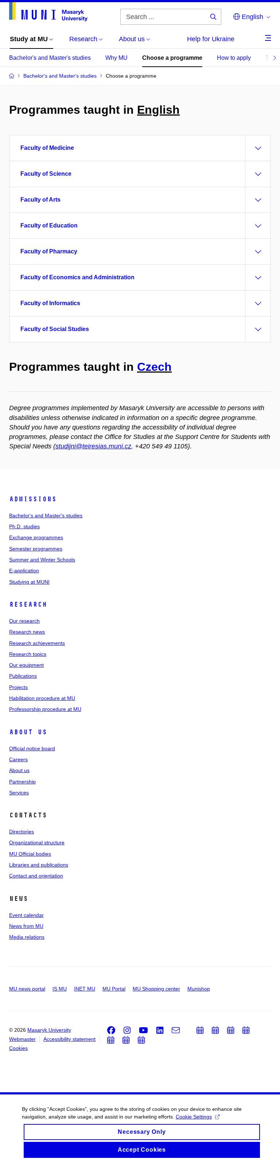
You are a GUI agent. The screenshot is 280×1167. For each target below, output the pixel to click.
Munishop (198, 989)
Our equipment (26, 665)
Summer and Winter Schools (42, 560)
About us (28, 732)
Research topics (27, 654)
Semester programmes (35, 549)
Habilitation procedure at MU (42, 698)
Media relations (26, 937)
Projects (18, 687)
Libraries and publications (38, 865)
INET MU (84, 989)
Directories (21, 832)
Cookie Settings (194, 1117)
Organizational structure (37, 842)
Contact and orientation (36, 876)
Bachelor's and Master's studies (50, 58)
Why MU (116, 58)
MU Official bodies (30, 854)
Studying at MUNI (29, 582)
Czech (154, 366)
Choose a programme (172, 58)
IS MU (59, 989)
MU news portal (27, 989)
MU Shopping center (156, 989)
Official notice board (32, 748)
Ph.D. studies (24, 526)
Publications (23, 676)
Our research (24, 621)
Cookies (18, 1048)
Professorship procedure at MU (45, 709)
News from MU (26, 926)
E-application (24, 570)
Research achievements (37, 643)
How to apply (234, 58)
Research (28, 604)
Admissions (33, 499)
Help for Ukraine (210, 39)
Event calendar (26, 915)
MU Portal (113, 989)
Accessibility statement (69, 1039)
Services (19, 792)
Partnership (22, 782)
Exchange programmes (36, 537)
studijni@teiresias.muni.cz (93, 446)
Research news (27, 632)
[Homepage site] (48, 12)
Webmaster (22, 1039)
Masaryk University (49, 1030)
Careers (18, 759)
